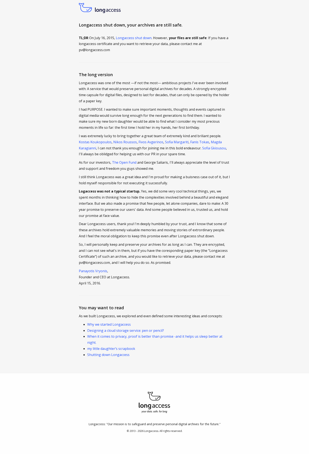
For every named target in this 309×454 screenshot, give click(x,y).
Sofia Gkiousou (214, 148)
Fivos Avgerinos (151, 142)
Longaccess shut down (134, 38)
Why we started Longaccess (109, 324)
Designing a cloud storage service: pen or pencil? (125, 330)
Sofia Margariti (177, 142)
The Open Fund (124, 162)
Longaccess (151, 431)
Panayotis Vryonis (93, 271)
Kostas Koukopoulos (95, 142)
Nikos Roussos (125, 142)
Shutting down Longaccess (108, 354)
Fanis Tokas (199, 142)
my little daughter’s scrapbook (111, 348)
